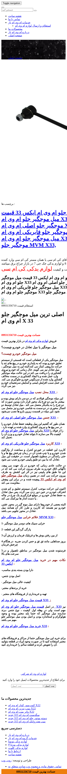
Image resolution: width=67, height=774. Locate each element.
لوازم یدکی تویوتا (17, 741)
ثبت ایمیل (49, 686)
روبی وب (6, 760)
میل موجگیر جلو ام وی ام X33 (25, 430)
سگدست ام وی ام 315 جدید (24, 715)
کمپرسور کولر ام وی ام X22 (24, 705)
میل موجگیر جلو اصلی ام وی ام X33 (29, 417)
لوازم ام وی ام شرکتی (33, 673)
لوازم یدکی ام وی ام (36, 341)
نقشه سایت (14, 16)
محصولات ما (15, 28)
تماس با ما (14, 19)
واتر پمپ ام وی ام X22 (21, 711)
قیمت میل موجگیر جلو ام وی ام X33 (25, 600)
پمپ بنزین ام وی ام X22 (22, 708)
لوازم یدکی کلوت (17, 748)
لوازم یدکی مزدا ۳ (18, 744)
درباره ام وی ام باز (18, 32)
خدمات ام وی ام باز (19, 22)
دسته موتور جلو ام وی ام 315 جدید (27, 718)
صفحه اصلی (15, 35)
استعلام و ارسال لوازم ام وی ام (33, 25)
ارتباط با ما (14, 751)
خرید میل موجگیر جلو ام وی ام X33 (24, 626)
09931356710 (23, 771)
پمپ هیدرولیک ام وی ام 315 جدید (27, 721)
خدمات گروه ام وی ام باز (22, 738)
